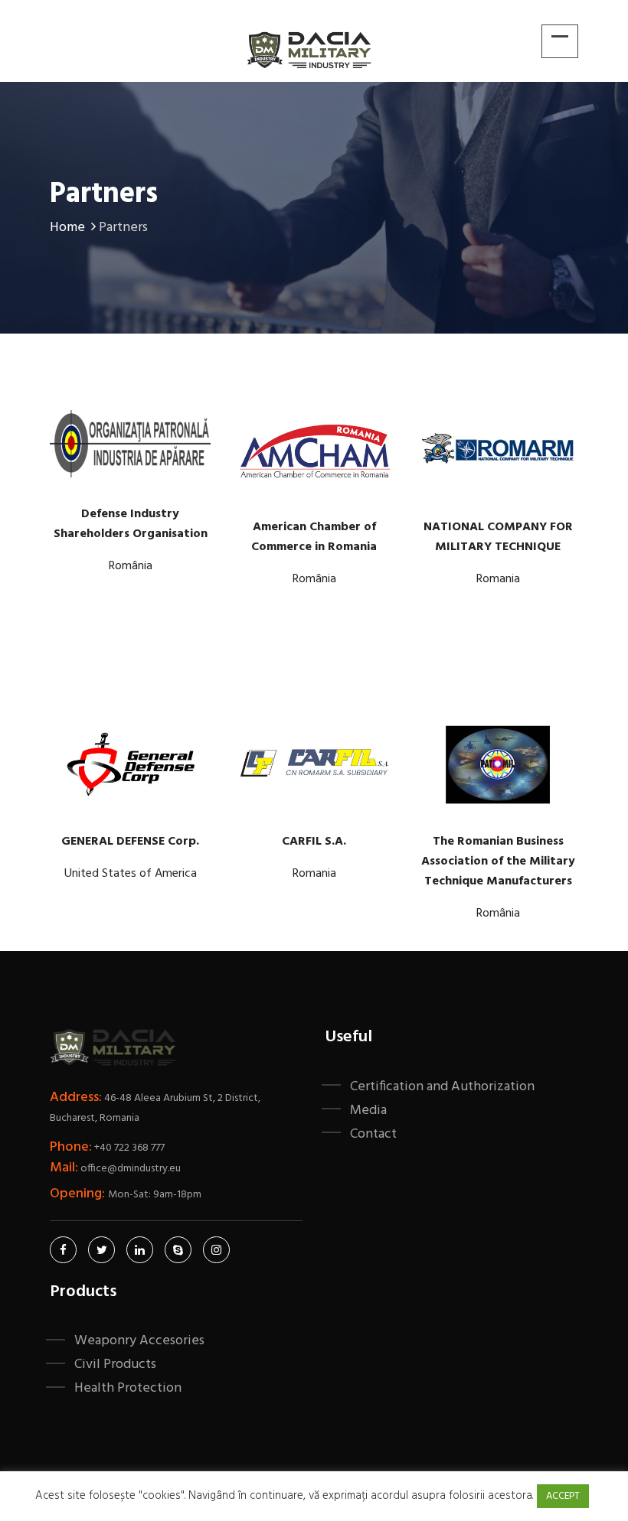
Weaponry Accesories (139, 1340)
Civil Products (115, 1364)
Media (368, 1110)
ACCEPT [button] (563, 1496)
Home (67, 228)
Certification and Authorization (442, 1086)
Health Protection (128, 1388)
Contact (373, 1134)
